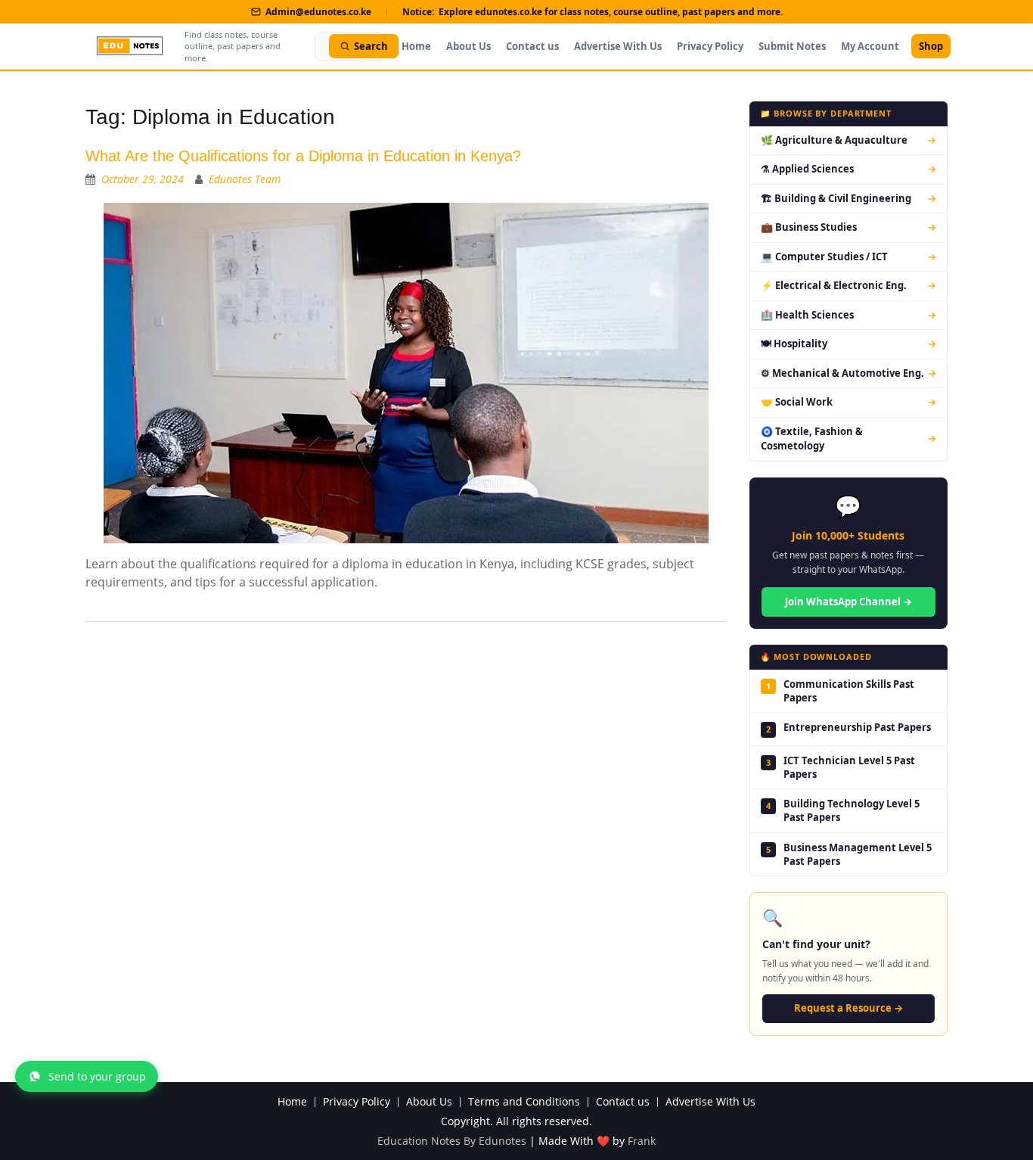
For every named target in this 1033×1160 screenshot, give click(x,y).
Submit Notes (792, 46)
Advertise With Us (618, 46)
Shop (931, 46)
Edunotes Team (245, 179)
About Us (468, 46)
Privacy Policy (710, 46)
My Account (870, 46)
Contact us (532, 46)
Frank (642, 1141)
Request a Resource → (848, 1008)
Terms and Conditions (524, 1102)
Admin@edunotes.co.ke (318, 11)
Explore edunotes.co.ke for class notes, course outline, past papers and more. (611, 11)
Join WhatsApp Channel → (848, 601)
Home (416, 46)
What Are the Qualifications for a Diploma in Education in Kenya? (303, 156)
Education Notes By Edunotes (451, 1141)
